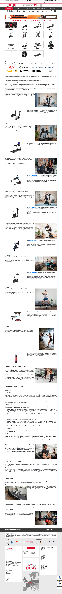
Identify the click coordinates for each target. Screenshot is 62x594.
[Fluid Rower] (12, 70)
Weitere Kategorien (52, 8)
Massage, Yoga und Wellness (42, 8)
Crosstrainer (43, 548)
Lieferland (45, 0)
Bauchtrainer (43, 567)
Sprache (49, 0)
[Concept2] (50, 67)
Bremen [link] (14, 554)
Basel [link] (6, 571)
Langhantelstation (44, 565)
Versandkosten (26, 554)
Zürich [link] (13, 571)
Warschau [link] (7, 580)
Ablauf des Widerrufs (34, 555)
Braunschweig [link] (10, 554)
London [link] (10, 563)
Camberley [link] (15, 562)
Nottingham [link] (16, 563)
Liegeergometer (43, 560)
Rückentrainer (43, 568)
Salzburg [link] (16, 565)
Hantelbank (43, 556)
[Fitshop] (11, 5)
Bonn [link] (19, 553)
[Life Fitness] (50, 70)
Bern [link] (8, 571)
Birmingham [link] (12, 562)
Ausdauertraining (9, 8)
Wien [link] (18, 565)
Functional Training (44, 566)
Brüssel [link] (10, 573)
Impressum (11, 0)
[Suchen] (35, 5)
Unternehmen (7, 0)
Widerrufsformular (26, 555)
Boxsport (42, 559)
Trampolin (42, 554)
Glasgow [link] (7, 563)
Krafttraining (16, 8)
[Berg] (11, 67)
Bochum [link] (17, 553)
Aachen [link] (7, 553)
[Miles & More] (52, 541)
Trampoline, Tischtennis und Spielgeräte (28, 8)
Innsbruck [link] (8, 565)
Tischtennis (43, 555)
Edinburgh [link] (19, 562)
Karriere (15, 0)
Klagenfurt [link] (12, 565)
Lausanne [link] (10, 571)
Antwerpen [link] (7, 573)
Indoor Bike (43, 557)
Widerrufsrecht (33, 554)
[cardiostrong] (37, 67)
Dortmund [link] (16, 554)
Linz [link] (14, 565)
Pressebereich (33, 560)
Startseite (6, 14)
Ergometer (42, 549)
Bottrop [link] (7, 554)
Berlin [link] (12, 553)
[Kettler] (37, 70)
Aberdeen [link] (7, 562)
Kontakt (17, 0)
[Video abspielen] (11, 25)
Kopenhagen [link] (7, 578)
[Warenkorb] (55, 5)
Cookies (25, 553)
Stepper (42, 564)
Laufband (42, 550)
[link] (46, 530)
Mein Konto (53, 0)
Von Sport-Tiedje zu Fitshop (10, 533)
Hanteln (42, 558)
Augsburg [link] (9, 553)
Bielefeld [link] (14, 553)
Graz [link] (6, 565)
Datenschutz (33, 552)
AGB (24, 552)
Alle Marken (43, 573)
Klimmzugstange (43, 569)
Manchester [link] (12, 563)
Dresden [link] (19, 554)
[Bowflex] (24, 67)
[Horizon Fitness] (24, 70)
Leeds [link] (9, 562)
